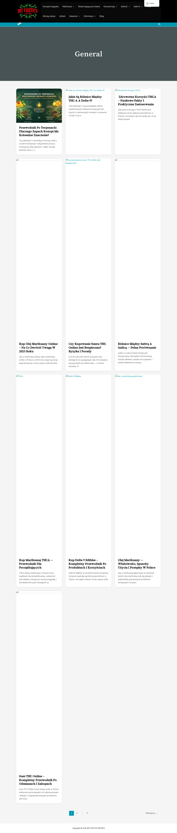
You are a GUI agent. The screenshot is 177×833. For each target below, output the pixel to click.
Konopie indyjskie (51, 6)
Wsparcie (73, 16)
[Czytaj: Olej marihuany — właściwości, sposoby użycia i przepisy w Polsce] (138, 465)
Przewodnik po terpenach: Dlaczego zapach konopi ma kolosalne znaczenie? (39, 131)
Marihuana (67, 6)
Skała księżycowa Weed (89, 6)
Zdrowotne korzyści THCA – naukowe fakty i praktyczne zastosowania (137, 100)
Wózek (62, 16)
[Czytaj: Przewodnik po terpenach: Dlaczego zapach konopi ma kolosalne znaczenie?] (39, 105)
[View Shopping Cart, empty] (18, 25)
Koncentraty (109, 6)
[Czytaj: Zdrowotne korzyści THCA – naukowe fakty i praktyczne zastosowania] (127, 90)
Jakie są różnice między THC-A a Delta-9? (85, 98)
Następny (152, 813)
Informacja (88, 16)
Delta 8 (124, 6)
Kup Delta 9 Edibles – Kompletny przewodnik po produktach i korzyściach (87, 563)
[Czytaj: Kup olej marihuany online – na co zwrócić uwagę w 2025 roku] (39, 248)
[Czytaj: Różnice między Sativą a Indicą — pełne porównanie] (138, 248)
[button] (73, 6)
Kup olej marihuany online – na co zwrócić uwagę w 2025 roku (38, 347)
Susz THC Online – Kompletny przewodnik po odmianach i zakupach (38, 780)
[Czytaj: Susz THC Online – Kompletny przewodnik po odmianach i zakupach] (39, 681)
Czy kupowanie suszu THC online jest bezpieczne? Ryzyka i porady (87, 347)
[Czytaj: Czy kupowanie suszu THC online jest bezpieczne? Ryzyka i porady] (88, 248)
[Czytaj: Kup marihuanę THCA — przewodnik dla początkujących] (39, 465)
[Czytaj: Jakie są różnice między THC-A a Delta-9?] (85, 90)
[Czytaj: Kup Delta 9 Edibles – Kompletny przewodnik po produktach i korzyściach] (88, 465)
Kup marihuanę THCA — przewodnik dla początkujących (36, 563)
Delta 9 (137, 6)
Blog (102, 16)
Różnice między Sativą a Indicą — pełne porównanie (137, 346)
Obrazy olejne (49, 16)
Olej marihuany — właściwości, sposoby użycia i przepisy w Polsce (136, 563)
